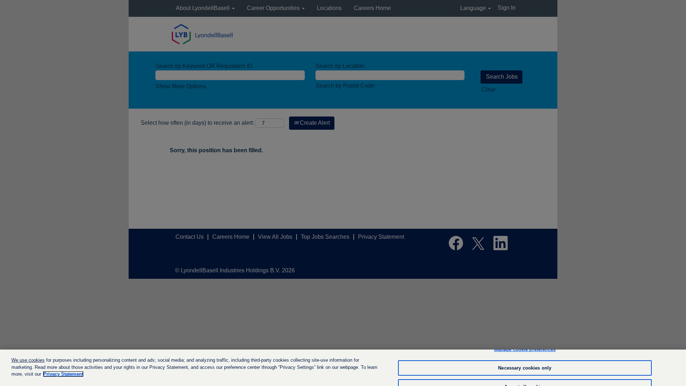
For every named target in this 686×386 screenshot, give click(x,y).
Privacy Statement (63, 374)
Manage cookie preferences (525, 349)
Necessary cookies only (524, 368)
